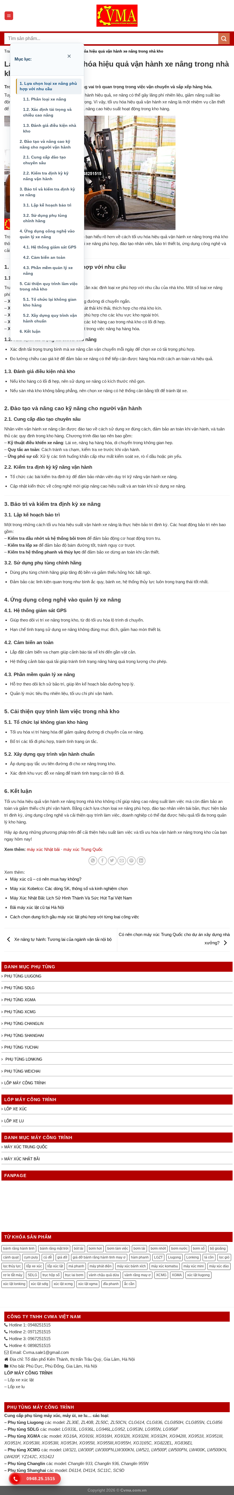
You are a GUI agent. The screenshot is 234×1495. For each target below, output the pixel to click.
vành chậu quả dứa (104, 1275)
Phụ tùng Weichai (22, 1071)
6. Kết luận (30, 331)
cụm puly (31, 1257)
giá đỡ (62, 1257)
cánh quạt (11, 1257)
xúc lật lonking (14, 1284)
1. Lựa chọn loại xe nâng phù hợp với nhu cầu (48, 86)
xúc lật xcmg (63, 1284)
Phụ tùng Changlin (23, 1023)
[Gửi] (224, 38)
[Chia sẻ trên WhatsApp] (92, 860)
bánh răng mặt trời (54, 1248)
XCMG (161, 1275)
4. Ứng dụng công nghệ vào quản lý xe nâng (47, 234)
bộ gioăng (218, 1248)
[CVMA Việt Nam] (117, 15)
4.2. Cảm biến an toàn (44, 257)
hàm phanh (140, 1257)
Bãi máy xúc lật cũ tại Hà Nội (37, 907)
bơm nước (179, 1248)
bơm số (199, 1248)
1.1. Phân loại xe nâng (44, 99)
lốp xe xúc (34, 1266)
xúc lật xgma (88, 1284)
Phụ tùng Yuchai (21, 1047)
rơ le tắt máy (12, 1275)
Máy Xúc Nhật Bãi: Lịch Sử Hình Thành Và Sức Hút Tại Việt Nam (71, 897)
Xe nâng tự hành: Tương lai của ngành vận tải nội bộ (62, 939)
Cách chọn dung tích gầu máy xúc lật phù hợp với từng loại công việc (74, 916)
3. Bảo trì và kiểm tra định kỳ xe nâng (47, 192)
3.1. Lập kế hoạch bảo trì (47, 205)
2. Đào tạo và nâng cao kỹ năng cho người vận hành (45, 144)
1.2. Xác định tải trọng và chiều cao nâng (47, 112)
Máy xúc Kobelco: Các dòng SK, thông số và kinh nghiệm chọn (69, 888)
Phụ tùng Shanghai (24, 1035)
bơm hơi (95, 1248)
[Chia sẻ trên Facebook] (102, 860)
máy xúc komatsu (164, 1266)
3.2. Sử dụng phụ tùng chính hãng (45, 218)
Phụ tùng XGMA (20, 1000)
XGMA (177, 1275)
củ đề (47, 1257)
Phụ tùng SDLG (19, 988)
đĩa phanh (111, 1284)
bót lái (78, 1248)
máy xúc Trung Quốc (83, 849)
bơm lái (139, 1248)
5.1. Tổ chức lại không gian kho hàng (49, 302)
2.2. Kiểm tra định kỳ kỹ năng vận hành (45, 176)
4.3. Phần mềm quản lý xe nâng (48, 270)
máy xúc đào (219, 1266)
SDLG (32, 1275)
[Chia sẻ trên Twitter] (112, 860)
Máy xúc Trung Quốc (25, 1147)
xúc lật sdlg (39, 1284)
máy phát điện (101, 1266)
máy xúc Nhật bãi (43, 849)
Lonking (192, 1257)
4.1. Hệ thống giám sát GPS (49, 247)
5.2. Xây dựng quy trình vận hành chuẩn (50, 318)
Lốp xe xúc (15, 1109)
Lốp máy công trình (24, 1083)
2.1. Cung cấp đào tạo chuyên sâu (44, 160)
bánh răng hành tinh (19, 1248)
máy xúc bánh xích (131, 1266)
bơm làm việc (117, 1248)
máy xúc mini (193, 1266)
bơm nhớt (158, 1248)
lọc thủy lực (12, 1266)
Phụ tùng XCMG (20, 1012)
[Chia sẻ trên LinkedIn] (141, 860)
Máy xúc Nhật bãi (22, 1159)
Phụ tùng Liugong (22, 976)
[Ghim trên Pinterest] (131, 860)
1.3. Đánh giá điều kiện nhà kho (49, 128)
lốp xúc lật (55, 1266)
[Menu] (9, 15)
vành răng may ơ (137, 1275)
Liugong (174, 1257)
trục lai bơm (74, 1275)
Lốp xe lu (14, 1121)
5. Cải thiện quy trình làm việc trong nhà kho (49, 286)
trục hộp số (51, 1275)
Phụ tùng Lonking (23, 1059)
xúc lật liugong (198, 1275)
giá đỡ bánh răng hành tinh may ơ (99, 1257)
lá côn (209, 1257)
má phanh (76, 1266)
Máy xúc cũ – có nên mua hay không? (45, 879)
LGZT (158, 1257)
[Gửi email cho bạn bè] (121, 860)
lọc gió (224, 1257)
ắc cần (129, 1284)
